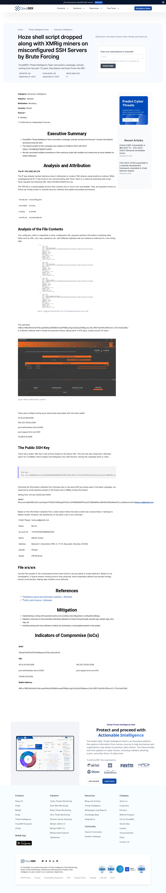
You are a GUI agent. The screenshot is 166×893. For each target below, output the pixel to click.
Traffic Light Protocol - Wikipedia (37, 600)
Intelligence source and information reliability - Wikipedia (47, 597)
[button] (63, 8)
